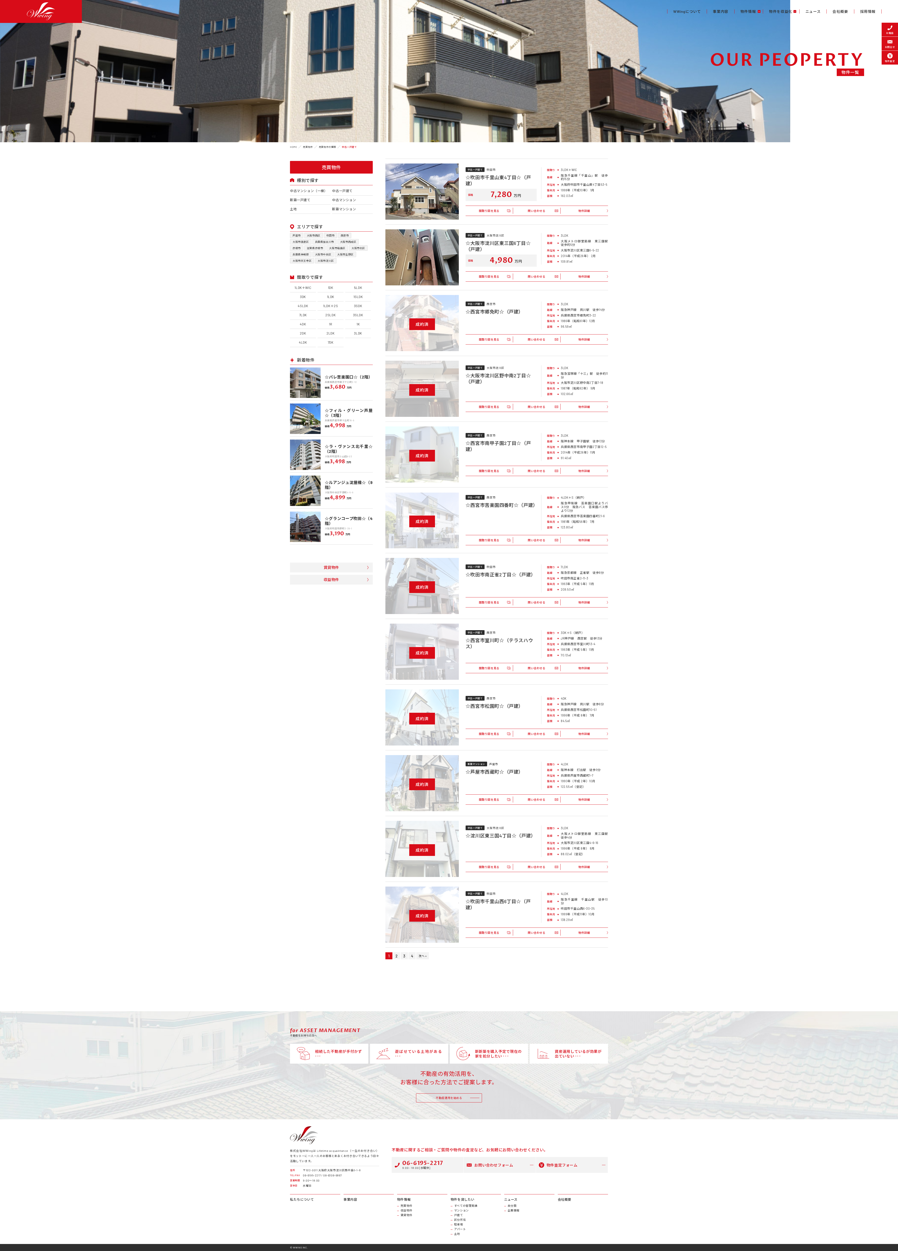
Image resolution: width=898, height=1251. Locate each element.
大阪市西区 (313, 235)
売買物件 (406, 1205)
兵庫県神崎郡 (301, 254)
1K (358, 324)
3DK (303, 297)
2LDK (330, 333)
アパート (460, 1229)
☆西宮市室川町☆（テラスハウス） (499, 643)
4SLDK (303, 306)
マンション (461, 1210)
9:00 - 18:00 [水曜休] (422, 1164)
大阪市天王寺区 (302, 260)
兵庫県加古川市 (324, 241)
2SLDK (330, 315)
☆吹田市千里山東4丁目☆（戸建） (498, 180)
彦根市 (297, 248)
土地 (293, 209)
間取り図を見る (489, 210)
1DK (330, 288)
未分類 (512, 1205)
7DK (330, 342)
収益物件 (331, 579)
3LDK (358, 333)
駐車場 (458, 1224)
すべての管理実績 (466, 1205)
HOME (293, 146)
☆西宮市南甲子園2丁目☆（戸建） (498, 446)
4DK (303, 324)
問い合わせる (537, 210)
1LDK (330, 297)
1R (330, 324)
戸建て (458, 1215)
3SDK (358, 306)
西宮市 (345, 235)
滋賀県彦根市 (315, 248)
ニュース (813, 11)
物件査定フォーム (562, 1165)
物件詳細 (584, 210)
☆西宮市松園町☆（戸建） (494, 706)
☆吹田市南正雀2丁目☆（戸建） (501, 574)
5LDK (358, 288)
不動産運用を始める (449, 1097)
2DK (303, 333)
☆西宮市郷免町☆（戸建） (494, 311)
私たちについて (302, 1199)
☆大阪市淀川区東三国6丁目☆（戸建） (498, 246)
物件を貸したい (462, 1199)
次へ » (423, 955)
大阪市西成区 (348, 241)
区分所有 (460, 1219)
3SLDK (358, 315)
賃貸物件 (331, 567)
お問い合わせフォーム (493, 1165)
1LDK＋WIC (302, 288)
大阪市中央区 (323, 254)
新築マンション (344, 209)
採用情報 (868, 11)
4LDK (303, 342)
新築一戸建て (300, 200)
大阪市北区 (358, 248)
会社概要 (840, 11)
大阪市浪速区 (301, 241)
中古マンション (344, 200)
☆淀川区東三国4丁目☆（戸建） (501, 835)
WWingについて (687, 11)
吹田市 (330, 235)
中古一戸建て (342, 191)
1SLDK (358, 297)
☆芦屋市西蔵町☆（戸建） (494, 772)
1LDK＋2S (330, 306)
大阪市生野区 (345, 254)
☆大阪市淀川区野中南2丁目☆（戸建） (498, 378)
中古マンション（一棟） (309, 191)
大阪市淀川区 (326, 260)
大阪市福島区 (337, 248)
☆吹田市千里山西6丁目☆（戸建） (498, 904)
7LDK (303, 315)
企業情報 (513, 1210)
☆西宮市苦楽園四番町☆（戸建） (501, 505)
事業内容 (720, 11)
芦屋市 (297, 235)
